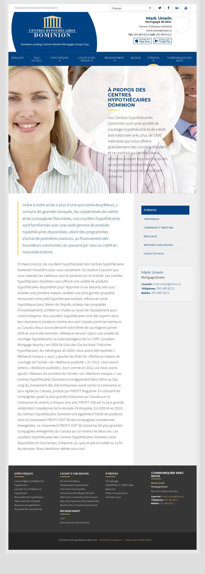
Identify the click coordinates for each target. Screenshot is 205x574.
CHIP (62, 518)
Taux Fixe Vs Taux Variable (72, 489)
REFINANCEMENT (114, 57)
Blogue (136, 57)
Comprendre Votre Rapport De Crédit (77, 493)
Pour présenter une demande (28, 509)
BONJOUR (17, 57)
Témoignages (151, 218)
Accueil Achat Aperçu (70, 481)
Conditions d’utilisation (110, 539)
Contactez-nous (154, 253)
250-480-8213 (141, 34)
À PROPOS (153, 57)
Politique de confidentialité (138, 539)
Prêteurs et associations (158, 244)
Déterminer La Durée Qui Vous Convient (79, 497)
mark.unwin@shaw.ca (159, 30)
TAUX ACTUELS (36, 59)
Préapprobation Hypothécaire (74, 485)
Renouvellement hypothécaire (28, 497)
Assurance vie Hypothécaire (27, 505)
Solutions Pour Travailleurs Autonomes (78, 505)
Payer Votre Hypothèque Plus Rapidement (79, 501)
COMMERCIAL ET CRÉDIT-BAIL (159, 227)
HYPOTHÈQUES (59, 57)
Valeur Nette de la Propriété (27, 501)
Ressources (150, 236)
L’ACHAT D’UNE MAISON (86, 59)
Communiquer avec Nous (179, 59)
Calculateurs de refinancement (74, 522)
